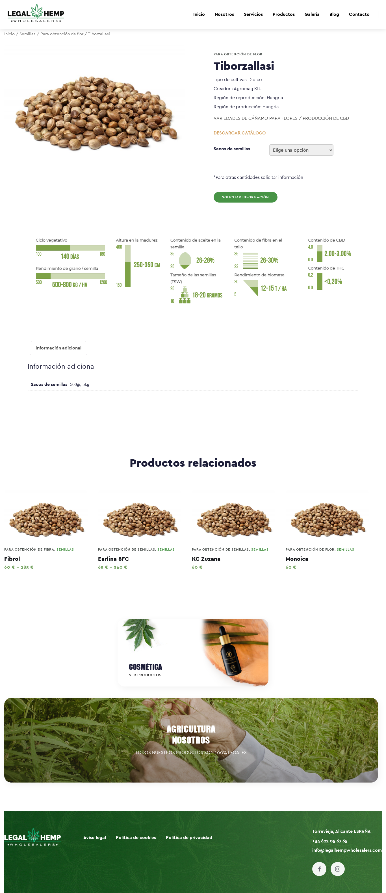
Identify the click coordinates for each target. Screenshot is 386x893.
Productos (284, 14)
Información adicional (58, 348)
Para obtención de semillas (126, 549)
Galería (312, 14)
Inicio (199, 14)
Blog (334, 14)
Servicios (253, 14)
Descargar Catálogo (240, 133)
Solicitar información (245, 197)
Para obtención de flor (61, 34)
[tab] (58, 348)
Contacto (359, 14)
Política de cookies (136, 837)
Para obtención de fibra (29, 549)
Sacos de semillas (232, 149)
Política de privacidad (189, 837)
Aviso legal (94, 837)
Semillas (27, 34)
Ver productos (145, 675)
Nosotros (224, 14)
